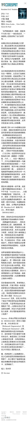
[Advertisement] (14, 390)
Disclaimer (24, 413)
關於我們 (18, 412)
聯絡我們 (25, 412)
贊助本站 (12, 412)
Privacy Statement (16, 413)
